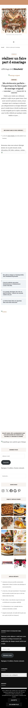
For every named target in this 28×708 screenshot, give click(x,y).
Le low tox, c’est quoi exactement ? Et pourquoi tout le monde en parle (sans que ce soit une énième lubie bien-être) (14, 593)
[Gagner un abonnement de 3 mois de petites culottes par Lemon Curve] (20, 563)
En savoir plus (14, 704)
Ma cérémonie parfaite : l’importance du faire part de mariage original (14, 86)
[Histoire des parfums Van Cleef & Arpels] (20, 523)
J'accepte (14, 700)
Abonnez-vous (7, 655)
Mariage (14, 79)
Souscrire (6, 462)
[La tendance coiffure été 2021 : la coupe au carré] (7, 523)
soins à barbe (11, 135)
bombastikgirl (7, 91)
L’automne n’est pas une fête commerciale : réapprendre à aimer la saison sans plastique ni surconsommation (14, 584)
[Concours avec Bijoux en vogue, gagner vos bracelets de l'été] (7, 563)
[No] (26, 698)
